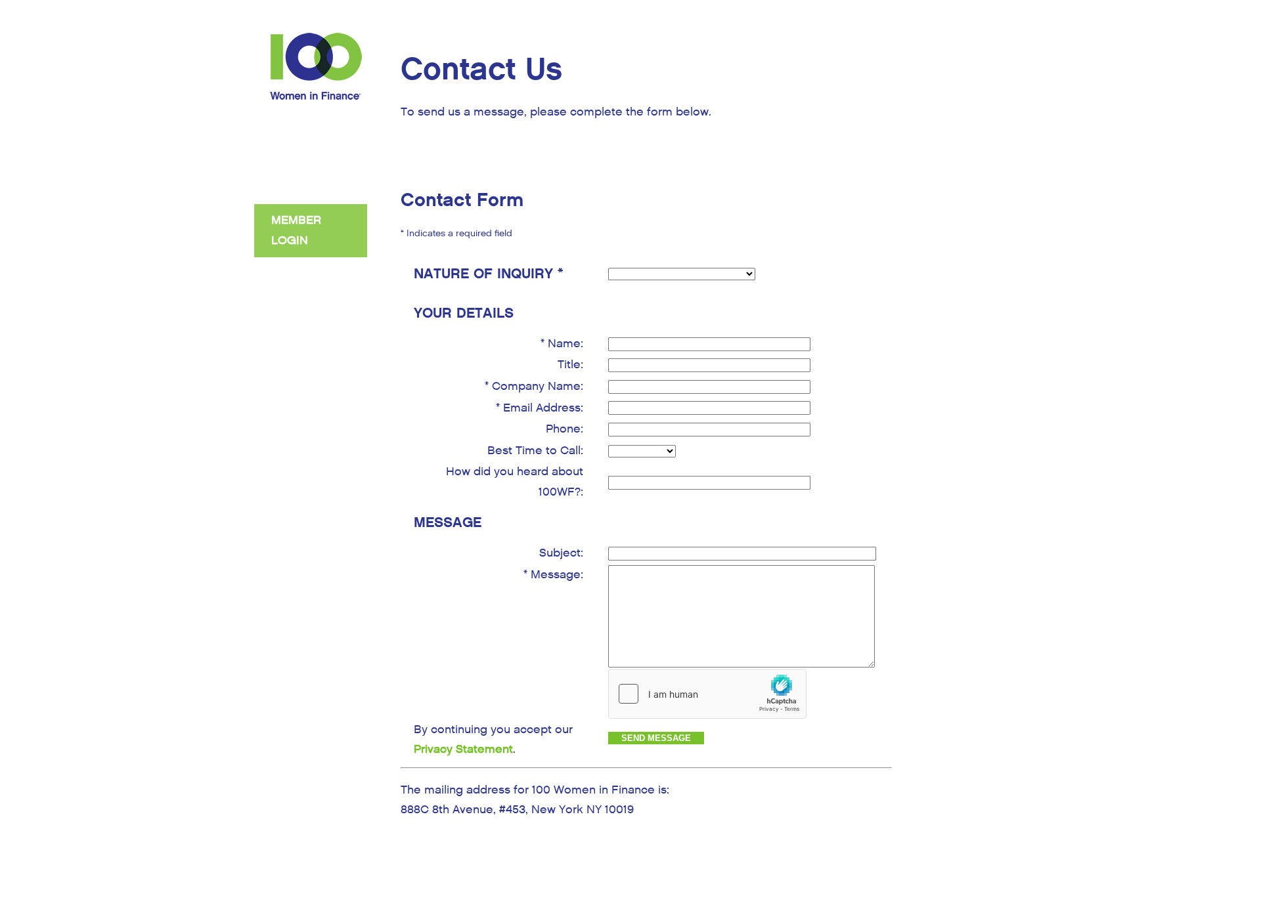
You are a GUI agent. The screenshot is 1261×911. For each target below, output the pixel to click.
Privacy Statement (463, 749)
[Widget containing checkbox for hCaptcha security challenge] (707, 694)
